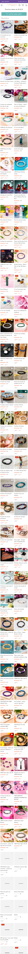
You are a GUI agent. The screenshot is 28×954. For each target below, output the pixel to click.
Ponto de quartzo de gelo (20, 220)
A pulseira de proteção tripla (20, 35)
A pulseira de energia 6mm (6, 241)
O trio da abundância (19, 127)
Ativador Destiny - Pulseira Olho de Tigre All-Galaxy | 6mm (20, 266)
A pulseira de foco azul (19, 358)
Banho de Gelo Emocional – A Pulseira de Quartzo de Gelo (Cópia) (6, 335)
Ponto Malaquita (4, 289)
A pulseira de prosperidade (6, 539)
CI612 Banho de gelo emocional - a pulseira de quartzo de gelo (6, 868)
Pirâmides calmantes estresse (20, 563)
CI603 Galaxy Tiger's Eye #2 (6, 772)
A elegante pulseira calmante (6, 404)
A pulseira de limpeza (19, 426)
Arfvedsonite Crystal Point (6, 195)
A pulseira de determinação (20, 449)
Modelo (16, 914)
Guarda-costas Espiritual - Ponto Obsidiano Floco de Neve (20, 196)
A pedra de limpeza (18, 148)
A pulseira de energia (5, 381)
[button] (19, 5)
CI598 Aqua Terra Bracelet (6, 127)
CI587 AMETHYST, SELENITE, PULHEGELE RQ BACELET (20, 797)
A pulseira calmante (18, 404)
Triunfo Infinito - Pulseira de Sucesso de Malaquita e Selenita (6, 749)
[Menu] (1, 5)
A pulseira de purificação (5, 493)
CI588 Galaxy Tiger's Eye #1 (20, 678)
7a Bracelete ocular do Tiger (20, 866)
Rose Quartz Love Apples (6, 449)
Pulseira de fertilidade (19, 609)
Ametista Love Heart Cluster (6, 81)
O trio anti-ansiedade (5, 310)
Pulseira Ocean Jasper (19, 891)
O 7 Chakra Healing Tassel (20, 470)
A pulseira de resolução (19, 516)
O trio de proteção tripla (20, 289)
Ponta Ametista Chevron (6, 220)
